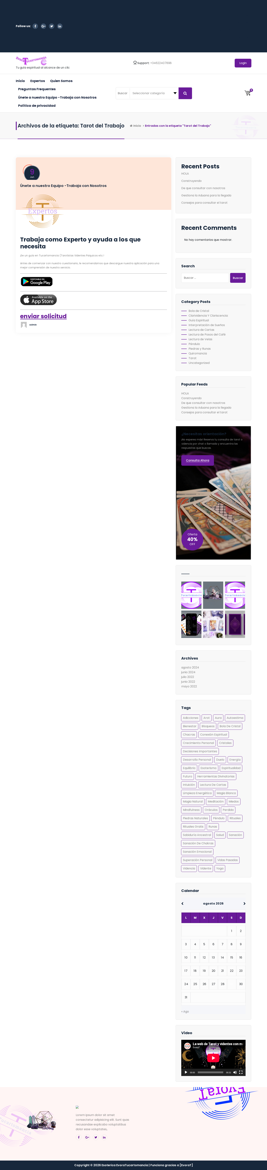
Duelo (220, 760)
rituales (235, 818)
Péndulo (194, 344)
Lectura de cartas (213, 785)
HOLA (185, 173)
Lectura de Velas (200, 339)
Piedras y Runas (200, 349)
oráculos (211, 810)
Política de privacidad (231, 44)
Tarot (193, 358)
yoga (219, 868)
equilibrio (189, 768)
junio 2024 (188, 672)
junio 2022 (188, 682)
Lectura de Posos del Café (207, 334)
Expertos (241, 15)
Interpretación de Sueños (207, 325)
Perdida (228, 810)
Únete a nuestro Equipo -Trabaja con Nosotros (213, 37)
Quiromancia (198, 353)
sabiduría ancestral (197, 835)
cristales (225, 743)
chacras (189, 734)
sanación (235, 835)
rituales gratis (193, 826)
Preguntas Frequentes (231, 30)
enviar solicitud (43, 316)
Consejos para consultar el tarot (204, 203)
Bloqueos (208, 726)
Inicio (244, 8)
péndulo (218, 818)
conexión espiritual (213, 734)
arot (206, 718)
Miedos (234, 801)
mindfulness (191, 810)
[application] (213, 1058)
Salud (220, 835)
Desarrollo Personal (197, 760)
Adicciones (190, 718)
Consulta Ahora (197, 460)
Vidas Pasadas (227, 860)
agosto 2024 (190, 667)
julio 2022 (187, 677)
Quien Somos (238, 22)
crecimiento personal (198, 743)
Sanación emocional (197, 852)
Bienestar (190, 726)
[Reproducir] (186, 1072)
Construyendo (191, 181)
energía (234, 760)
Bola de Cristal (199, 311)
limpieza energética (197, 793)
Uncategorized (199, 363)
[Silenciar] (235, 1072)
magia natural (193, 801)
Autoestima (235, 718)
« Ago (185, 1011)
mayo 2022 (189, 686)
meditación (216, 801)
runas (213, 826)
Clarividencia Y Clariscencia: (208, 316)
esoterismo (209, 768)
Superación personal (197, 860)
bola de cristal (230, 726)
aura (218, 718)
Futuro (187, 776)
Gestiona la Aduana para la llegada (206, 195)
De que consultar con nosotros (203, 188)
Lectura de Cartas (201, 330)
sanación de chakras (198, 843)
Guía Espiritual (199, 320)
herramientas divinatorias (215, 776)
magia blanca (226, 793)
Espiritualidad (231, 768)
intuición (189, 785)
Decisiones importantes (200, 751)
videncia (189, 868)
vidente (205, 868)
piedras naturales (195, 818)
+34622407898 (161, 63)
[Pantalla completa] (241, 1072)
